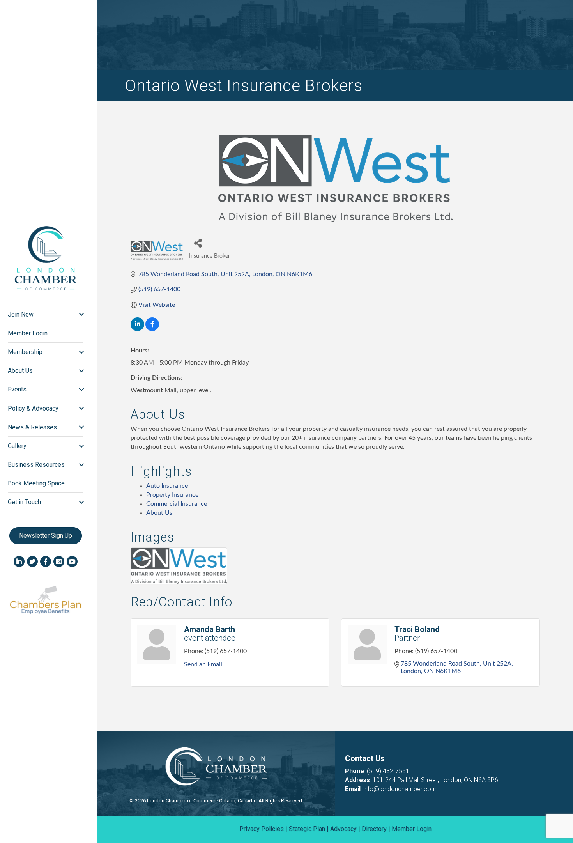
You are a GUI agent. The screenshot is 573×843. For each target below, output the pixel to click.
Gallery (17, 446)
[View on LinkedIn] (137, 329)
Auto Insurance (167, 486)
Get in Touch (24, 502)
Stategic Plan (307, 828)
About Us (20, 370)
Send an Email (203, 664)
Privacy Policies (261, 828)
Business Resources (36, 464)
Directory (374, 828)
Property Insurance (172, 495)
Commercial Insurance (176, 504)
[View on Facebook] (152, 329)
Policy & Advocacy (33, 408)
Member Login (28, 333)
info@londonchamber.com (400, 789)
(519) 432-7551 (388, 771)
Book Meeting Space (36, 483)
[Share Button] (198, 242)
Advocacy (343, 828)
